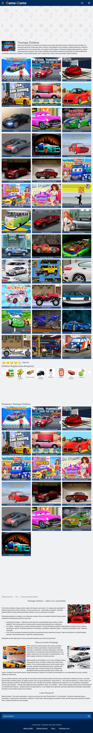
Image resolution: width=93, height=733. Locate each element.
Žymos (53, 728)
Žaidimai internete (42, 728)
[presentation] (3, 372)
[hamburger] (3, 3)
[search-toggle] (82, 3)
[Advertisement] (24, 23)
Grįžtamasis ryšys (64, 728)
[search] (88, 716)
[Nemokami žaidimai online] (16, 3)
